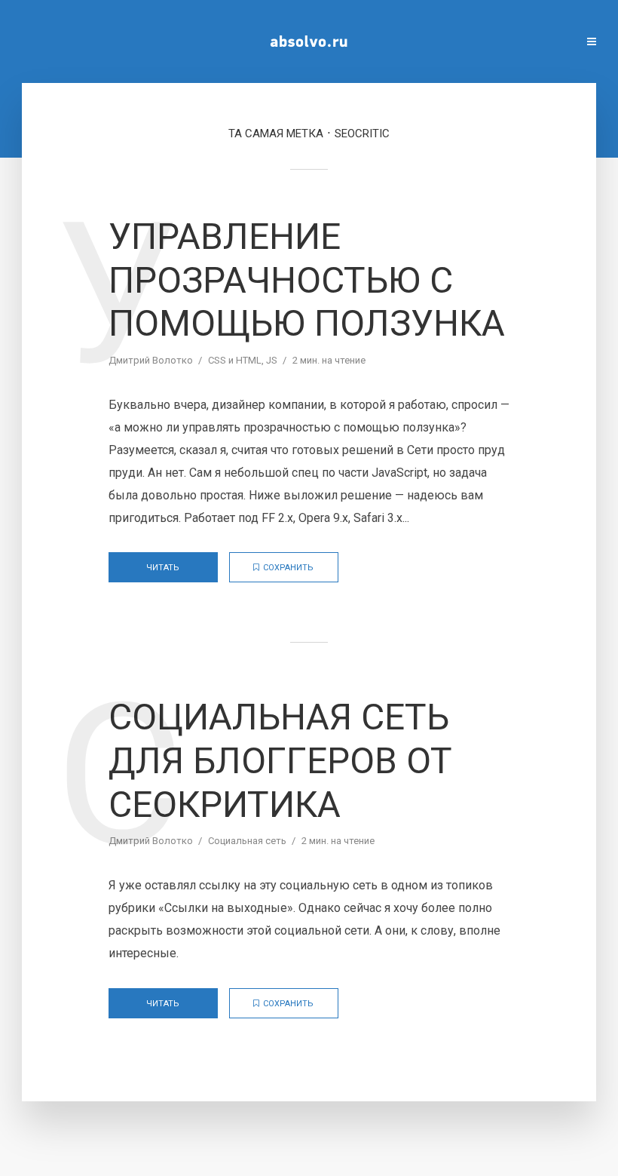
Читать (162, 568)
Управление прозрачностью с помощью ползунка (307, 280)
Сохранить (288, 568)
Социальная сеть (247, 840)
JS (271, 360)
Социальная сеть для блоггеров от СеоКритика (280, 760)
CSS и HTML (235, 360)
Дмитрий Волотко (151, 360)
